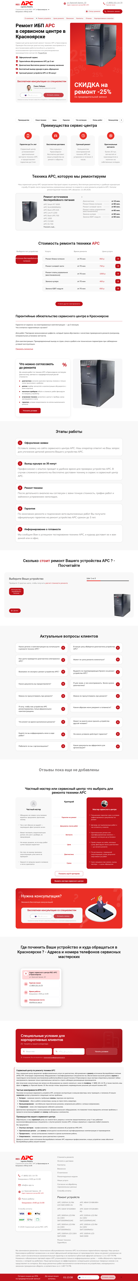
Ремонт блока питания (92, 204)
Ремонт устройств (44, 18)
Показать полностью (24, 349)
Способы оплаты (64, 1191)
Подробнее (42, 53)
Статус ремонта (94, 11)
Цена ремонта (58, 18)
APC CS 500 (48, 221)
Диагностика (88, 201)
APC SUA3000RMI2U (52, 207)
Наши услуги (62, 1180)
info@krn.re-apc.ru (35, 1002)
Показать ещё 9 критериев (69, 874)
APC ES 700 (48, 224)
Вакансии (70, 18)
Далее (15, 611)
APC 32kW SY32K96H (66, 1209)
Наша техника (40, 120)
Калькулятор (113, 120)
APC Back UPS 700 (51, 215)
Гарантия (66, 120)
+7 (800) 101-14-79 (114, 3)
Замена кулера (89, 214)
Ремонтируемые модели (67, 1176)
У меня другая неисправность (69, 304)
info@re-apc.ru (28, 1185)
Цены (55, 120)
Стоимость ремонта (65, 1157)
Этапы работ (97, 120)
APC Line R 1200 (50, 213)
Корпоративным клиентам (103, 18)
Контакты (79, 18)
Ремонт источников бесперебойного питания (59, 198)
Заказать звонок (113, 11)
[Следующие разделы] (121, 120)
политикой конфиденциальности (57, 99)
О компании (29, 18)
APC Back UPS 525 (51, 210)
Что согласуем (81, 120)
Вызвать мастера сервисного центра (69, 881)
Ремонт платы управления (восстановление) (94, 210)
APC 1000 (48, 218)
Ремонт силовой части (92, 207)
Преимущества (23, 120)
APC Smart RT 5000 (52, 204)
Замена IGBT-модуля (92, 217)
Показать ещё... (49, 227)
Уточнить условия (30, 411)
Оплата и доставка (65, 1161)
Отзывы (89, 18)
